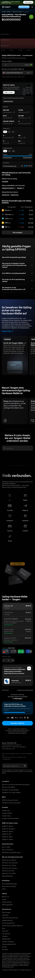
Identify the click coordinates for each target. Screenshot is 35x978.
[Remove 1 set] (4, 660)
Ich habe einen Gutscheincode (25, 690)
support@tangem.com (8, 748)
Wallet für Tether (7, 836)
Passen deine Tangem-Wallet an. (12, 925)
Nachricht (5, 931)
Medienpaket (6, 938)
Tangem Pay (6, 810)
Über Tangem (6, 912)
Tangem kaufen (24, 7)
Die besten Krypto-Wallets (10, 789)
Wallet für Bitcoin (7, 826)
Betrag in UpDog (7, 61)
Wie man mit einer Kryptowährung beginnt (16, 784)
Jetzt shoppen (28, 2)
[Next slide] (30, 651)
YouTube (10, 510)
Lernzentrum (6, 933)
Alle (13, 151)
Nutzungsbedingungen (9, 883)
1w (9, 131)
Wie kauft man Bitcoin (9, 860)
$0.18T (31, 219)
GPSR (4, 889)
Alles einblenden (7, 876)
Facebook (25, 520)
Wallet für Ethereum (8, 828)
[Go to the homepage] (6, 7)
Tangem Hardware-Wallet (10, 818)
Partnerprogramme (8, 923)
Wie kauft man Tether (9, 873)
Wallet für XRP (6, 834)
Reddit (25, 500)
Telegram (25, 510)
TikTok (10, 541)
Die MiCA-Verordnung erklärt (11, 802)
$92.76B (30, 227)
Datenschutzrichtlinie (12, 771)
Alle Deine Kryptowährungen (11, 852)
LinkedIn (25, 530)
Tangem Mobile (7, 813)
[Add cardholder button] (29, 668)
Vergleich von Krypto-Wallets (11, 792)
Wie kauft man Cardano (9, 868)
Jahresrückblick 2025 (9, 944)
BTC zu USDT (6, 847)
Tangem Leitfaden (8, 941)
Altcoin (4, 899)
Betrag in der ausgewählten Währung (13, 69)
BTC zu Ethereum (7, 849)
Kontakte (5, 949)
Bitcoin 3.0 (5, 896)
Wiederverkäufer (7, 920)
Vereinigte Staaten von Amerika (17, 696)
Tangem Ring (6, 815)
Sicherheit (5, 915)
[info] (14, 112)
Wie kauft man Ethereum (10, 862)
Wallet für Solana (7, 831)
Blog (3, 928)
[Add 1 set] (13, 660)
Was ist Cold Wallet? (8, 787)
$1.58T (31, 210)
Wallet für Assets (7, 839)
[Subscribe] (24, 766)
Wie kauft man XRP (8, 870)
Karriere (4, 946)
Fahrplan (5, 936)
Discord (9, 530)
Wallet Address (7, 902)
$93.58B (30, 223)
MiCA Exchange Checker (10, 800)
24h (5, 131)
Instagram (9, 520)
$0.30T (31, 214)
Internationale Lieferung (10, 917)
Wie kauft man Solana (9, 865)
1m (13, 131)
